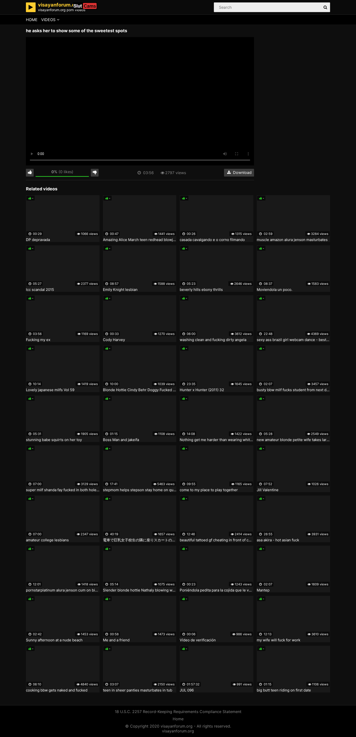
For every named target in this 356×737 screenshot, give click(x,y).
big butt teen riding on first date (284, 690)
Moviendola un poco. (274, 289)
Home (32, 19)
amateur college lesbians (47, 540)
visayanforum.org (178, 731)
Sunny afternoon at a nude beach (54, 640)
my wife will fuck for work (278, 640)
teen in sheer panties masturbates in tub (137, 690)
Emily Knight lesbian (120, 289)
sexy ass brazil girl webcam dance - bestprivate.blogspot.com (293, 340)
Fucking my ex (38, 340)
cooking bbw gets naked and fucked (56, 690)
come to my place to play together (209, 490)
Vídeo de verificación (198, 640)
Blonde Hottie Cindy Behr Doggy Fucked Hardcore (140, 390)
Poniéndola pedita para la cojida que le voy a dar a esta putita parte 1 (216, 590)
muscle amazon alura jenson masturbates (292, 240)
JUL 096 (187, 690)
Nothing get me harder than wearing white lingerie (216, 440)
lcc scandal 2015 (40, 289)
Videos (48, 19)
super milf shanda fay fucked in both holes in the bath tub (63, 490)
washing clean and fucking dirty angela (213, 340)
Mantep (263, 590)
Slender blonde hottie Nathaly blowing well (140, 590)
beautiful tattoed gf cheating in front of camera (216, 540)
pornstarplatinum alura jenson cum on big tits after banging (63, 590)
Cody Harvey (114, 340)
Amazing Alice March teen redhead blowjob (140, 240)
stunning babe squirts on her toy (54, 440)
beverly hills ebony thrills (201, 289)
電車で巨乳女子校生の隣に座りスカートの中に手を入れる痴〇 (140, 540)
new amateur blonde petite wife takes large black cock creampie (293, 440)
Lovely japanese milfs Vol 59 (50, 390)
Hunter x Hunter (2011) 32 (202, 390)
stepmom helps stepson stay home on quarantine (140, 490)
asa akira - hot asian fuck (278, 540)
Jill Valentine (268, 490)
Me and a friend (116, 640)
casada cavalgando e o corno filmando (212, 240)
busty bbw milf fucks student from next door (293, 390)
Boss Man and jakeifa (121, 440)
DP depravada (38, 240)
